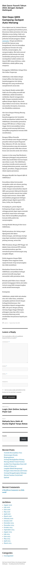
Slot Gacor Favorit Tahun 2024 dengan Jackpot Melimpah (14, 7)
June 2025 (7, 536)
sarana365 (5, 41)
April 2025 (7, 541)
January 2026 (8, 521)
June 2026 (7, 509)
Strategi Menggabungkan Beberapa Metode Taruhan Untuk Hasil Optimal (15, 475)
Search (4, 436)
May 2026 (7, 512)
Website (5, 381)
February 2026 (8, 518)
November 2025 (9, 525)
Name (4, 366)
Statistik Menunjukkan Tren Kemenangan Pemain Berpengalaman (13, 455)
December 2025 (9, 523)
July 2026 (7, 507)
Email (4, 374)
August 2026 (8, 505)
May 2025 (7, 538)
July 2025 (7, 534)
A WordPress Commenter (10, 490)
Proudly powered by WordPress (17, 564)
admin (6, 323)
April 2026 (7, 514)
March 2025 (8, 543)
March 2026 (8, 516)
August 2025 (8, 532)
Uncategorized (8, 556)
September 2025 (9, 530)
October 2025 (8, 527)
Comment (6, 342)
